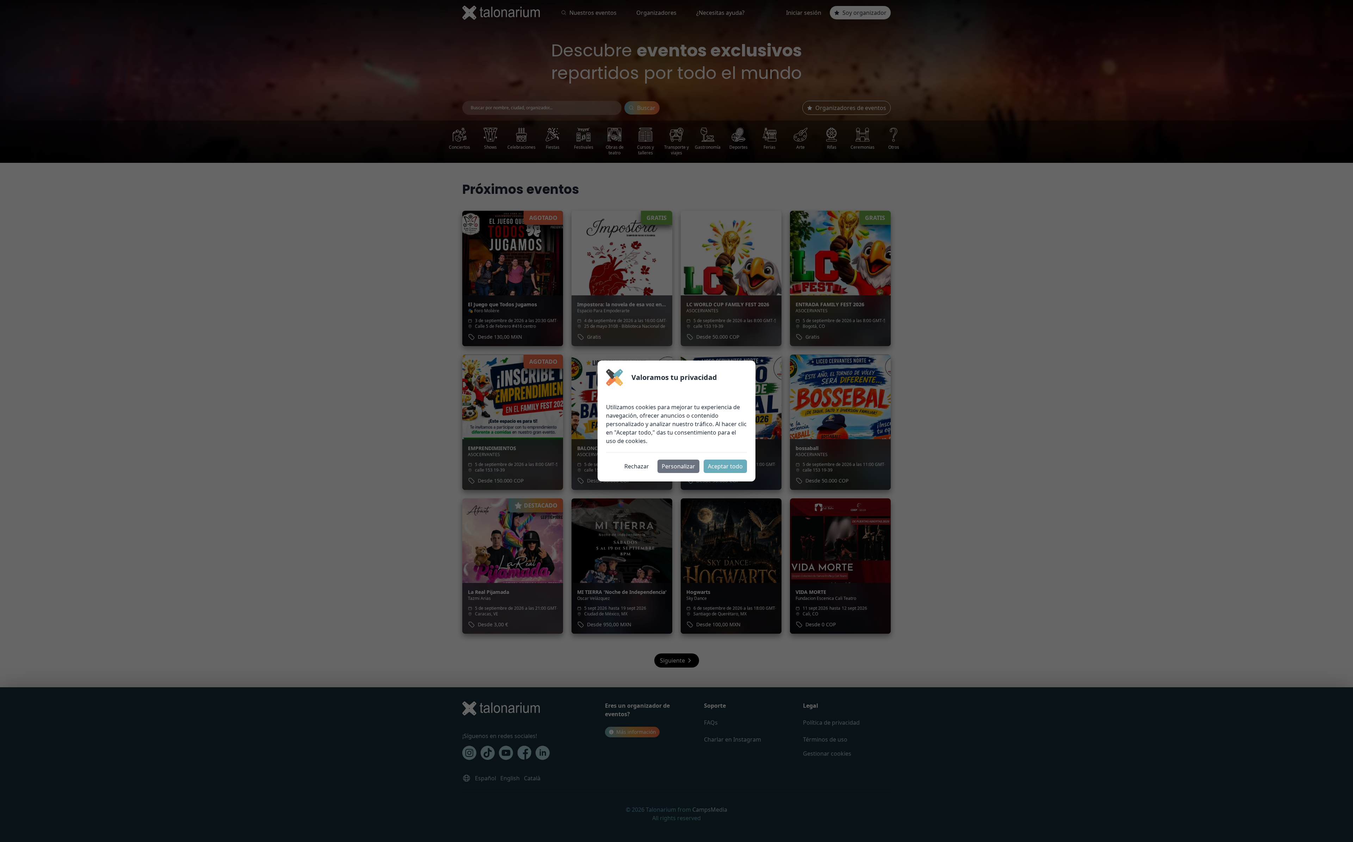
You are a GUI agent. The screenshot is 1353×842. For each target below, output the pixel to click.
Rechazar (636, 466)
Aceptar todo (725, 466)
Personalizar (678, 466)
